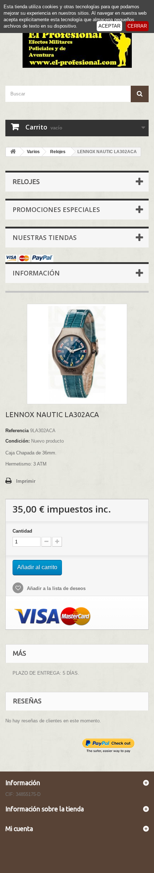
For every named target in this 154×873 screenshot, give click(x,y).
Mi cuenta (19, 828)
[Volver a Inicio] (13, 151)
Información (36, 273)
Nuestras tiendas (45, 237)
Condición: (17, 441)
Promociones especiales (56, 209)
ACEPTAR (109, 26)
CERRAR (137, 26)
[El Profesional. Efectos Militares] (77, 47)
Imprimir (25, 481)
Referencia (17, 430)
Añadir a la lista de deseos (55, 588)
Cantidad (22, 531)
